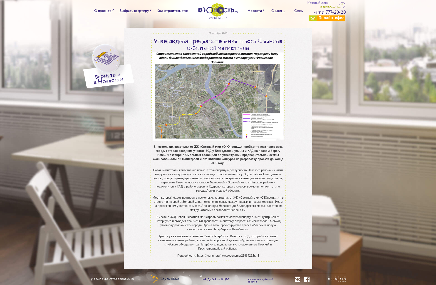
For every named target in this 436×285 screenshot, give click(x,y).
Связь (298, 10)
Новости (255, 11)
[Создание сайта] (337, 279)
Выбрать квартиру (134, 11)
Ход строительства (172, 10)
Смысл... (278, 10)
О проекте (102, 11)
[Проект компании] (165, 279)
